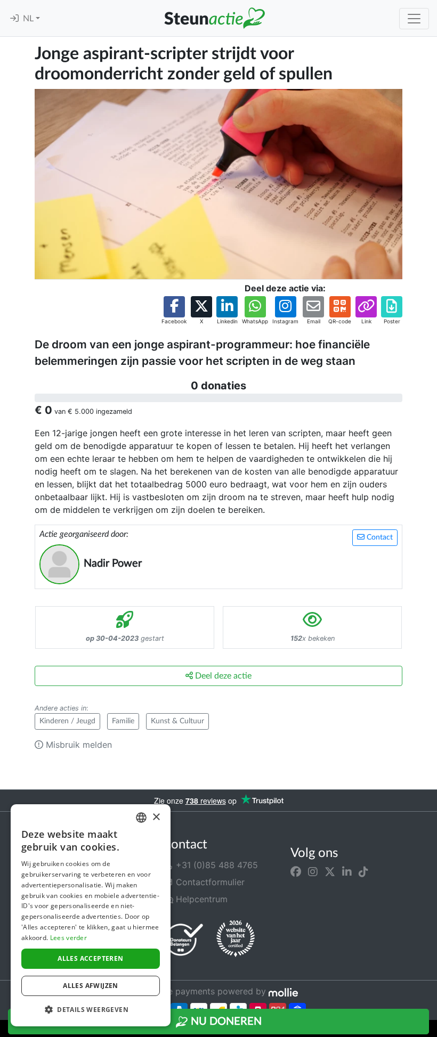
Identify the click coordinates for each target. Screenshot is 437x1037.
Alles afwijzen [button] (90, 985)
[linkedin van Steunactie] (347, 871)
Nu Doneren (225, 1021)
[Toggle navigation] (414, 18)
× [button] (156, 817)
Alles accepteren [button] (90, 958)
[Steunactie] (214, 18)
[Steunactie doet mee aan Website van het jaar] (235, 939)
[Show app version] (429, 1029)
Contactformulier (209, 882)
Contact (379, 537)
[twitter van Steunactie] (330, 871)
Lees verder (68, 937)
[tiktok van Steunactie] (363, 871)
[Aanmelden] (14, 18)
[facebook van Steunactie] (295, 871)
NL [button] (29, 18)
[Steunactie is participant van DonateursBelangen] (184, 939)
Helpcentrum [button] (200, 899)
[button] (174, 310)
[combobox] (141, 817)
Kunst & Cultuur (177, 721)
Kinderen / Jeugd (67, 721)
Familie (123, 721)
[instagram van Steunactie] (313, 871)
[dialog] (91, 915)
